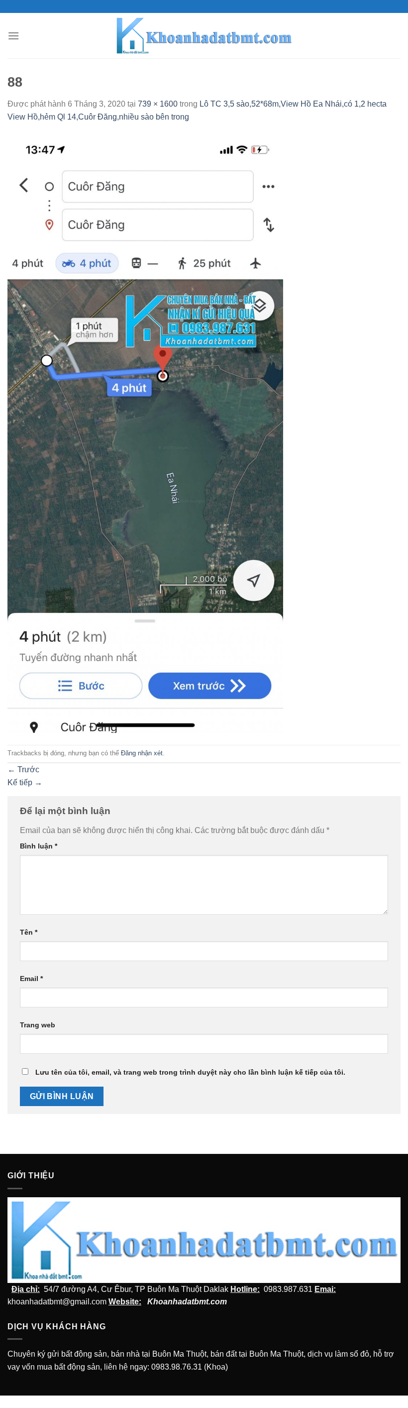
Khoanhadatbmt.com (187, 1301)
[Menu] (13, 35)
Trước (23, 769)
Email (31, 979)
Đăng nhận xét (142, 753)
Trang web (37, 1025)
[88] (145, 433)
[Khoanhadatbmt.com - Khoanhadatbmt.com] (204, 35)
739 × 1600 (158, 104)
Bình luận (38, 846)
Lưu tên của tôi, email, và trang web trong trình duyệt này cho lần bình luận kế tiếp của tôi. (190, 1072)
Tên (28, 932)
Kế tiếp (24, 782)
